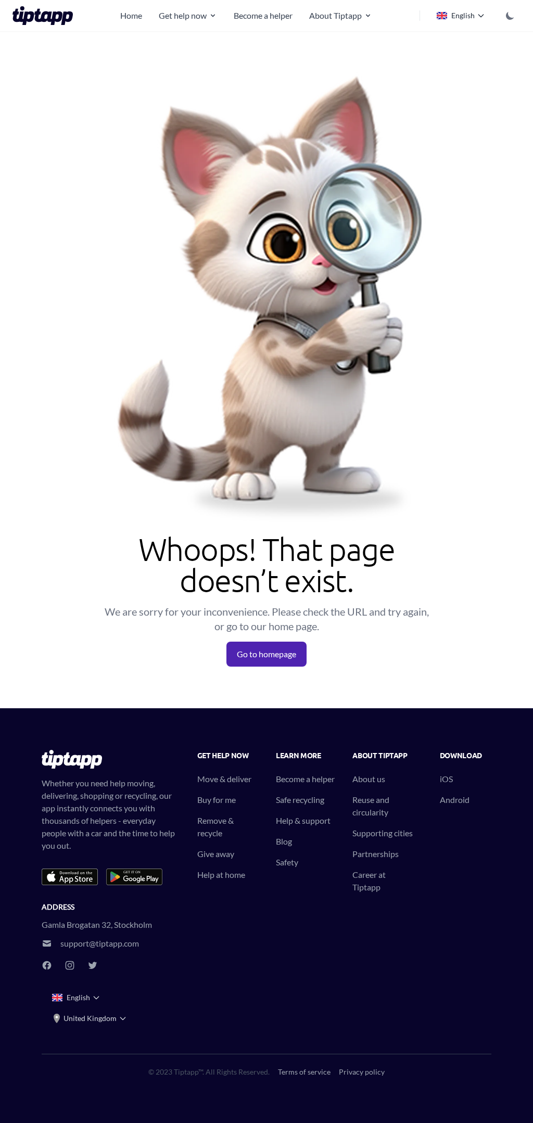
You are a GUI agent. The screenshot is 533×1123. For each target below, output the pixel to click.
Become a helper (263, 15)
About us (368, 779)
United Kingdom (90, 1018)
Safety (287, 862)
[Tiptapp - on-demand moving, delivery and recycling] (45, 15)
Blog (284, 841)
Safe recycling (300, 800)
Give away (215, 854)
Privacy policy (362, 1071)
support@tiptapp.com (99, 943)
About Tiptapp (335, 15)
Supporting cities (382, 833)
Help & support (303, 820)
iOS (446, 779)
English (463, 15)
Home (131, 15)
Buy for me (216, 800)
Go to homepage (266, 654)
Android (454, 800)
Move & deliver (224, 779)
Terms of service (304, 1071)
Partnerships (375, 854)
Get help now (183, 15)
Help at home (221, 874)
